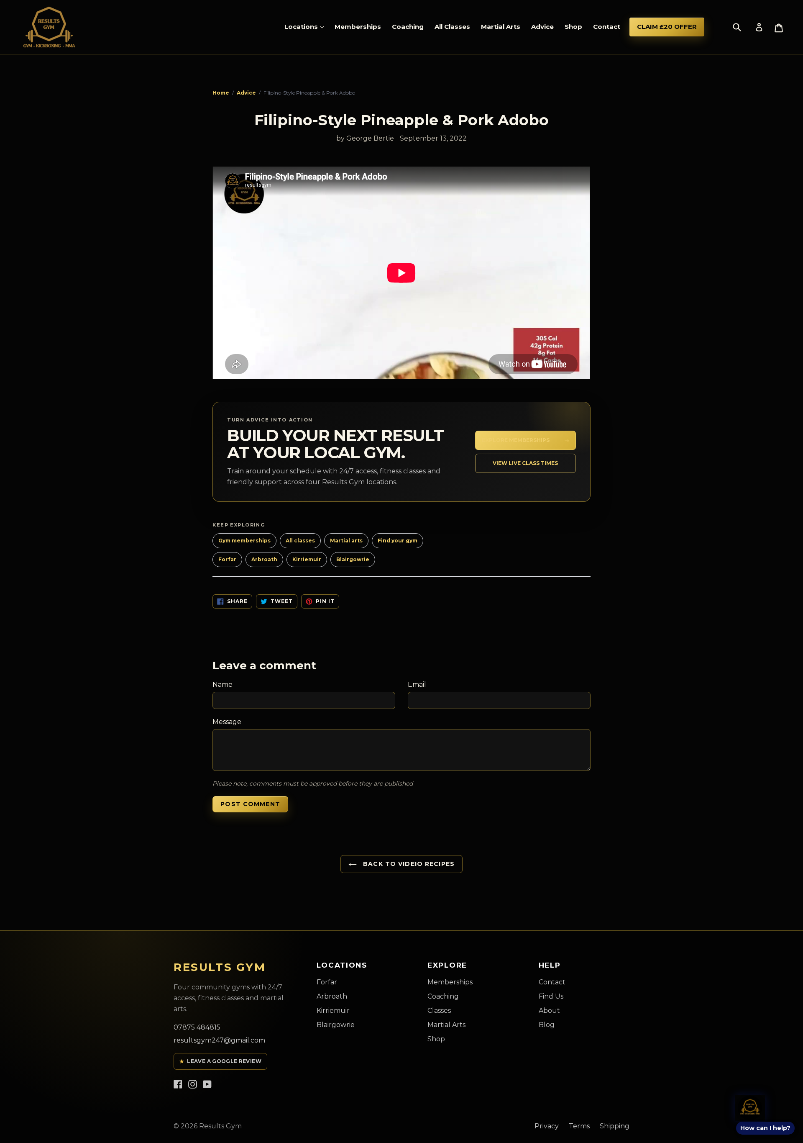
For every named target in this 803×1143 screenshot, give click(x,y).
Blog (547, 1025)
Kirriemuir (306, 559)
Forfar (227, 559)
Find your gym (397, 540)
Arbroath (264, 559)
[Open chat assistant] (750, 1108)
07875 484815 (197, 1027)
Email (417, 684)
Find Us (551, 996)
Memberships (358, 27)
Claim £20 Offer (667, 27)
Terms (579, 1126)
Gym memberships (244, 540)
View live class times (525, 463)
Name (222, 684)
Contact (606, 27)
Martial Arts (500, 27)
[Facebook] (178, 1084)
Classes (439, 1011)
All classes (300, 540)
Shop (573, 27)
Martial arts (346, 540)
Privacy (546, 1126)
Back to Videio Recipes (408, 864)
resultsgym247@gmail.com (219, 1040)
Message (226, 722)
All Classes (452, 27)
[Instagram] (192, 1084)
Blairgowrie (352, 559)
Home (220, 93)
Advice (542, 27)
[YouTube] (207, 1084)
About (549, 1011)
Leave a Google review (220, 1061)
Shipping (614, 1126)
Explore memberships (525, 440)
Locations (302, 27)
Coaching (408, 27)
